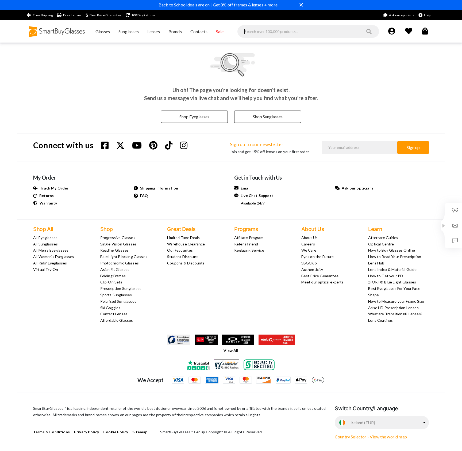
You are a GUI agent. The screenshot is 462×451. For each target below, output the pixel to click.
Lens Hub (376, 263)
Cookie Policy (115, 432)
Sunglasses (128, 31)
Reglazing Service (249, 250)
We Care (308, 250)
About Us (309, 237)
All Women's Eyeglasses (53, 256)
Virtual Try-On (45, 269)
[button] (443, 225)
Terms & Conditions (51, 432)
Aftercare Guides (383, 237)
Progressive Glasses (117, 237)
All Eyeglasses (45, 237)
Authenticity (312, 269)
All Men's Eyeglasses (50, 250)
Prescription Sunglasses (121, 288)
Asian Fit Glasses (115, 269)
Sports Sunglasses (116, 295)
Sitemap (139, 432)
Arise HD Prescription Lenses (393, 307)
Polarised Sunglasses (118, 301)
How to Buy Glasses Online (391, 250)
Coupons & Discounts (186, 263)
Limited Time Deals (183, 237)
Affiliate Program (248, 237)
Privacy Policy (86, 432)
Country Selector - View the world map (371, 436)
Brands (175, 31)
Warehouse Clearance (186, 244)
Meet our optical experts (322, 282)
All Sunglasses (45, 244)
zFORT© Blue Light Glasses (392, 282)
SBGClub (309, 263)
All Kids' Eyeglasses (50, 263)
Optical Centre (381, 244)
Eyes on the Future (317, 256)
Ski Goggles (110, 307)
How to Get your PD (385, 276)
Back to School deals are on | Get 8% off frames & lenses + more (218, 5)
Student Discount (182, 256)
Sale (220, 31)
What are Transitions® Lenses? (395, 314)
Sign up (413, 147)
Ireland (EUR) (363, 422)
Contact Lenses (114, 314)
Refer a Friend (246, 244)
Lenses (153, 31)
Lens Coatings (380, 320)
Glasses (102, 31)
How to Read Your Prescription (394, 256)
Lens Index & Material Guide (392, 269)
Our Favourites (180, 250)
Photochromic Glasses (119, 263)
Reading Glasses (114, 250)
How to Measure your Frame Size (396, 301)
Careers (308, 244)
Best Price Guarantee (319, 276)
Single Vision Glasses (118, 244)
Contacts (198, 31)
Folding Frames (113, 276)
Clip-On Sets (111, 282)
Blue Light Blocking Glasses (123, 256)
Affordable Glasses (116, 320)
